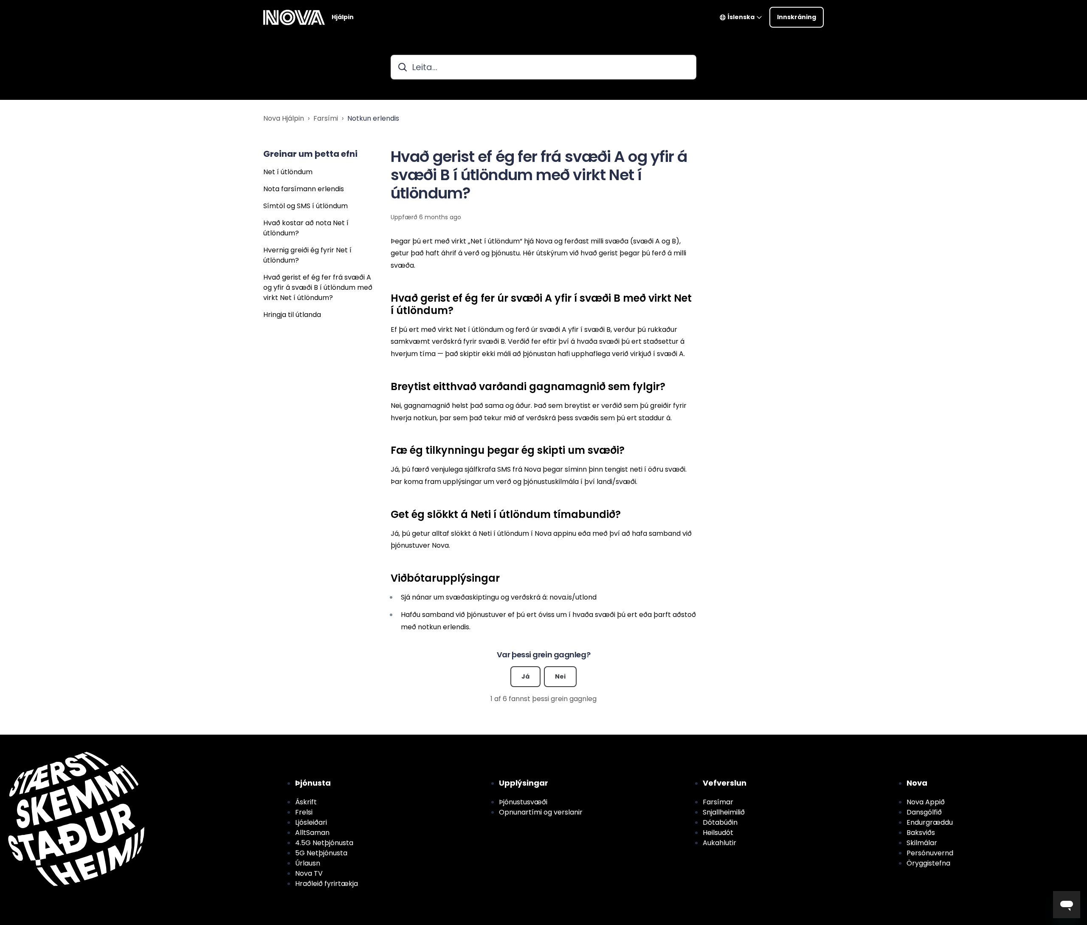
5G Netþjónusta (321, 853)
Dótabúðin (720, 822)
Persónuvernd (930, 853)
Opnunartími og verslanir (541, 812)
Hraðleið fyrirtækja (326, 883)
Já (525, 676)
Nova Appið (926, 802)
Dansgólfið (924, 812)
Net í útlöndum (288, 172)
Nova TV (309, 873)
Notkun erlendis (373, 118)
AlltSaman (312, 832)
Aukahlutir (719, 843)
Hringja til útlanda (292, 315)
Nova (917, 783)
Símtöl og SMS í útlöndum (305, 206)
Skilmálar (922, 843)
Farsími (325, 118)
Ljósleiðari (311, 822)
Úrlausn (307, 863)
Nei (560, 676)
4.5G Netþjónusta (324, 843)
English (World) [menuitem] (54, 739)
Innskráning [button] (796, 17)
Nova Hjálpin (283, 118)
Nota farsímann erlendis (303, 189)
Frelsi (304, 812)
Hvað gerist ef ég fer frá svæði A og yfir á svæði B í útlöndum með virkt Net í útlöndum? (317, 287)
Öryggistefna (928, 863)
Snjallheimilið (724, 812)
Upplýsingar (523, 783)
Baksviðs (921, 832)
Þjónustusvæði (523, 802)
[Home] (294, 17)
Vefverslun (724, 783)
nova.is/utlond (573, 597)
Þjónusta (313, 783)
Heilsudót (718, 832)
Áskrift (306, 802)
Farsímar (718, 802)
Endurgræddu (930, 822)
